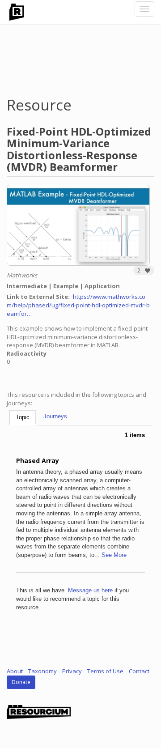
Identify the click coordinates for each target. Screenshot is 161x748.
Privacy (72, 671)
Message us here (90, 590)
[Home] (16, 12)
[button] (143, 270)
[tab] (22, 417)
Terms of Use (105, 671)
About (15, 671)
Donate (21, 682)
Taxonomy (42, 671)
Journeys (55, 416)
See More (114, 555)
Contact (139, 671)
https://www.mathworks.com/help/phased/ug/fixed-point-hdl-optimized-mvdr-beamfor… (78, 305)
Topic (23, 417)
